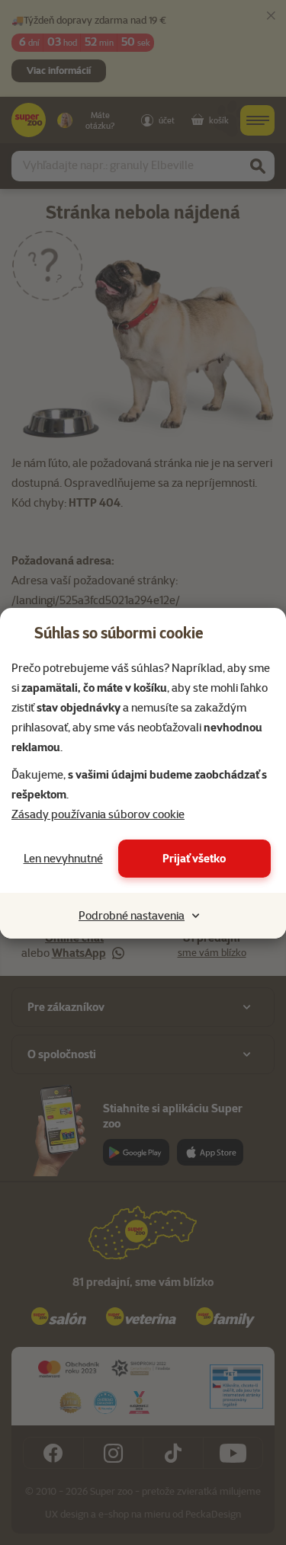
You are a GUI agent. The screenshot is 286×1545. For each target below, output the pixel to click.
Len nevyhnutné (63, 858)
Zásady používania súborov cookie (98, 814)
